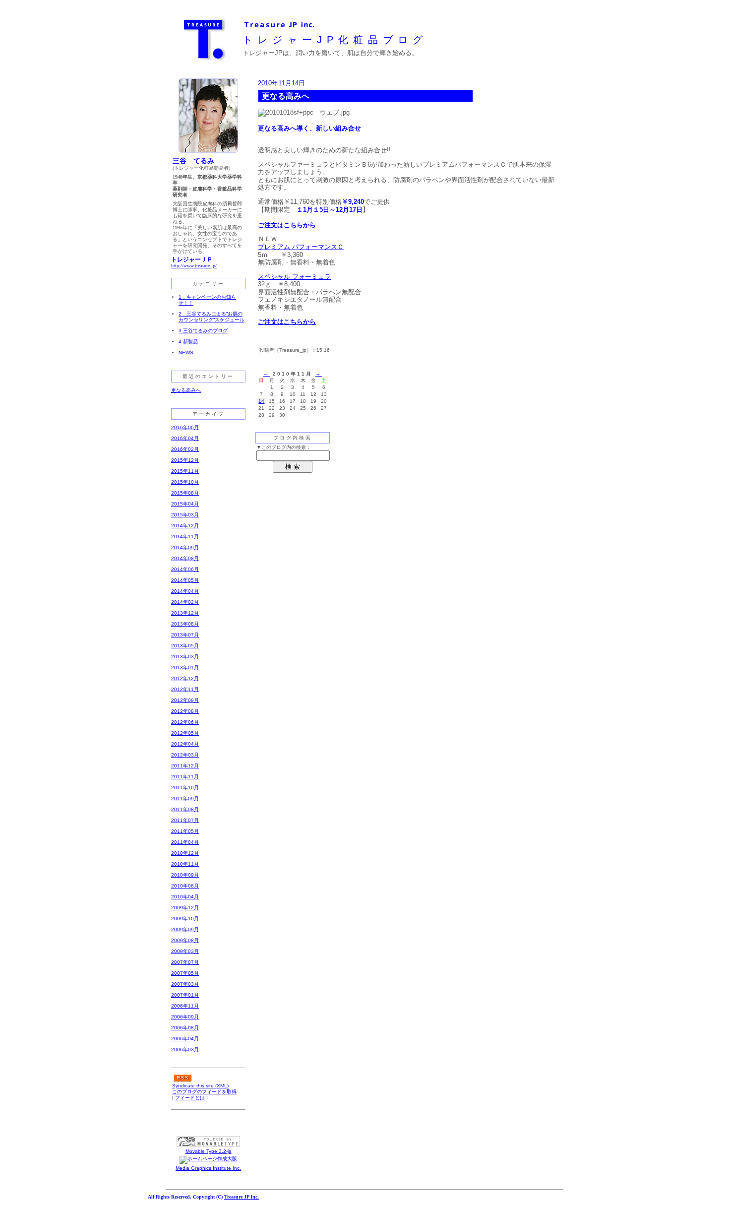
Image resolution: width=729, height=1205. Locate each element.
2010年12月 (185, 853)
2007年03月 (185, 984)
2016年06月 (185, 427)
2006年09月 (185, 1016)
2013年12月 (185, 613)
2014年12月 (185, 525)
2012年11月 (185, 689)
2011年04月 (185, 842)
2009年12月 (185, 907)
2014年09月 (185, 547)
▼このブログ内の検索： (283, 447)
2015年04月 (185, 504)
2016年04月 (185, 438)
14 (261, 401)
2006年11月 (185, 1006)
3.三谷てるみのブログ (203, 330)
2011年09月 (185, 798)
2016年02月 (185, 449)
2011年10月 (185, 787)
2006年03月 (185, 1049)
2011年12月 (185, 765)
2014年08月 (185, 558)
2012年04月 (185, 744)
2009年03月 (185, 951)
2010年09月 (185, 875)
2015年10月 (185, 482)
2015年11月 (185, 471)
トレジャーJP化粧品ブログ (335, 39)
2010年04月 (185, 896)
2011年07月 (185, 820)
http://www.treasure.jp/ (194, 265)
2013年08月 (185, 624)
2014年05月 (185, 580)
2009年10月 (185, 918)
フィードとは (190, 1097)
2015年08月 (185, 493)
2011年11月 (185, 776)
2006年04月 (185, 1038)
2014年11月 (185, 536)
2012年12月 (185, 678)
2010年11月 (185, 864)
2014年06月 (185, 569)
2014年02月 (185, 602)
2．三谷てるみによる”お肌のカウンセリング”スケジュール (211, 316)
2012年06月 (185, 722)
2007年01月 (185, 995)
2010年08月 (185, 885)
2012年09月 (185, 700)
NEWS (186, 352)
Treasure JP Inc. (241, 1197)
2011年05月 (185, 831)
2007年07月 (185, 962)
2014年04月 (185, 591)
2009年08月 (185, 940)
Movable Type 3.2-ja (208, 1151)
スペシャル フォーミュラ (294, 276)
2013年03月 (185, 656)
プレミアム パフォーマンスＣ (301, 247)
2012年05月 (185, 733)
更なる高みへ (186, 390)
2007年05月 (185, 973)
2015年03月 (185, 514)
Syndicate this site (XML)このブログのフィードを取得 (204, 1088)
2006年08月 (185, 1027)
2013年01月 (185, 667)
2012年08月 (185, 711)
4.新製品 (188, 341)
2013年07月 (185, 634)
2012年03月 (185, 755)
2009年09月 (185, 929)
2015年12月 (185, 460)
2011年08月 (185, 809)
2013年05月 (185, 645)
